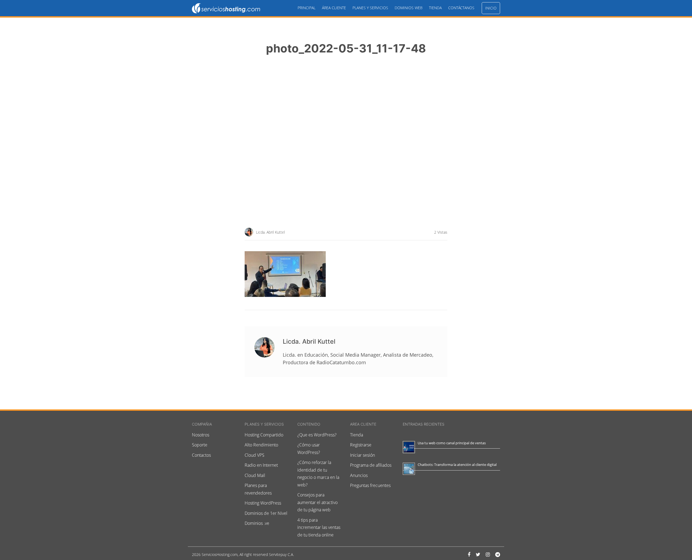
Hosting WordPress (263, 503)
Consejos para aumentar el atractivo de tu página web (317, 502)
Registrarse (360, 445)
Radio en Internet (261, 465)
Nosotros (200, 435)
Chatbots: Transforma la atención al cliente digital (457, 464)
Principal (306, 7)
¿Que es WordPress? (317, 435)
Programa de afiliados (370, 465)
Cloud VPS (254, 455)
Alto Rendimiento (261, 445)
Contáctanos (461, 7)
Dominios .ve (257, 523)
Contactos (201, 455)
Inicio (491, 8)
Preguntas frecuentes (370, 485)
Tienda (435, 7)
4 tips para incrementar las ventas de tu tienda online (318, 527)
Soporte (199, 445)
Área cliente (334, 7)
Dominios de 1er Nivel (266, 513)
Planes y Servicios (370, 7)
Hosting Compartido (264, 435)
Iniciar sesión (362, 455)
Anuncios (359, 475)
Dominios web (408, 7)
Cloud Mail (255, 475)
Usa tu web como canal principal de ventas (452, 442)
